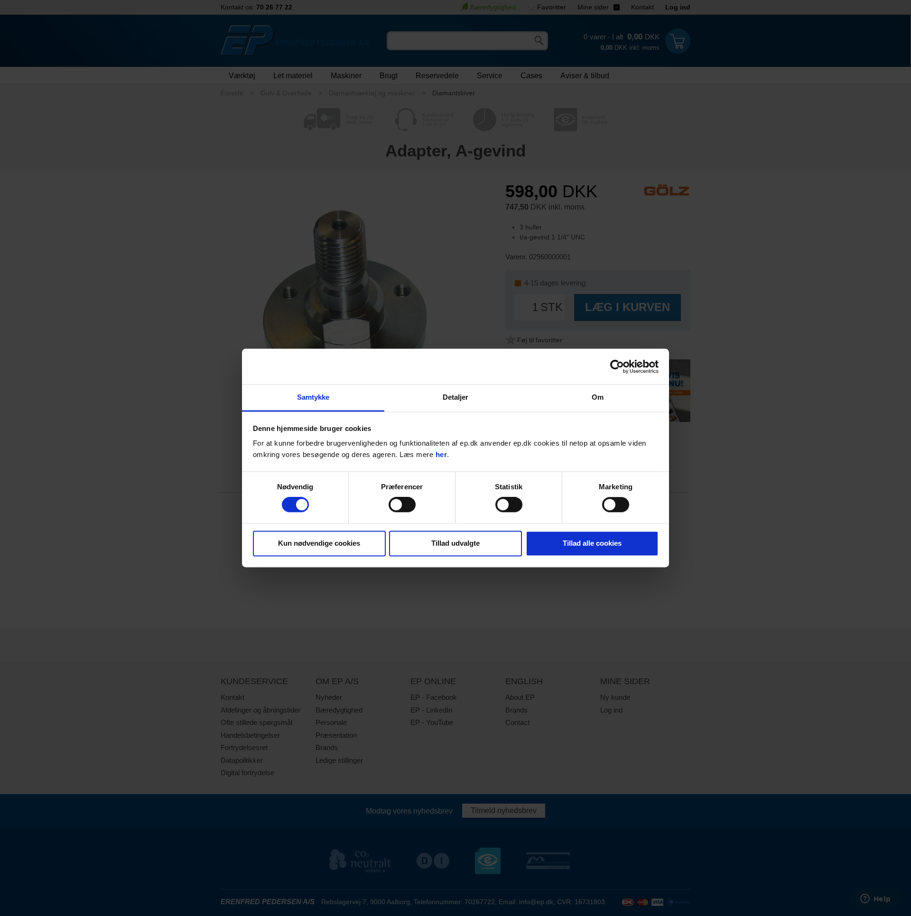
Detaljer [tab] (456, 397)
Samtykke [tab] (313, 397)
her (441, 454)
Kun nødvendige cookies (319, 543)
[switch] (402, 505)
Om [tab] (598, 397)
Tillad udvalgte (455, 543)
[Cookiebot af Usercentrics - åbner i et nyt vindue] (617, 366)
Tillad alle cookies (592, 543)
